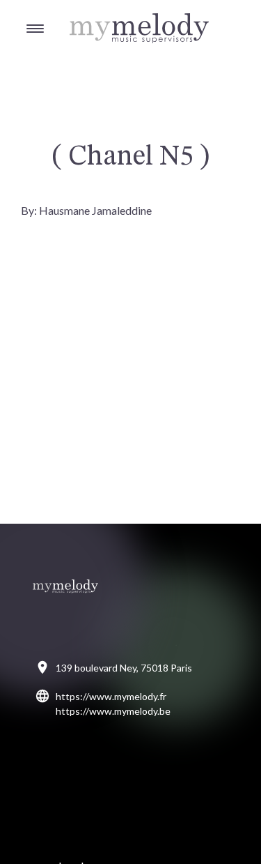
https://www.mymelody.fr (111, 696)
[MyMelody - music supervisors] (104, 14)
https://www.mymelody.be (113, 711)
